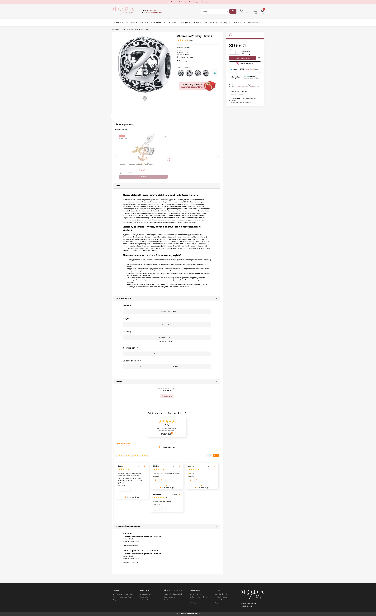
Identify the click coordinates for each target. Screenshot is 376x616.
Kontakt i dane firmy (222, 594)
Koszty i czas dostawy (171, 600)
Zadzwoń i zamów (246, 63)
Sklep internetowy (187, 614)
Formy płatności (169, 597)
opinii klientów (166, 428)
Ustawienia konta (144, 597)
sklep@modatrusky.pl (248, 603)
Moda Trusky (116, 29)
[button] (232, 11)
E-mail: (151, 12)
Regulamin (116, 600)
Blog (216, 603)
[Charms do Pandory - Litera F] (206, 73)
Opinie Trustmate (221, 597)
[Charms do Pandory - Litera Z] (181, 73)
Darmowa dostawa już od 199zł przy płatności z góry (190, 2)
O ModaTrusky (220, 600)
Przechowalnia (144, 600)
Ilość (230, 49)
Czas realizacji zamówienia (173, 594)
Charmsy (125, 29)
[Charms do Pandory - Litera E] (197, 73)
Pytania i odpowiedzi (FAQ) (122, 597)
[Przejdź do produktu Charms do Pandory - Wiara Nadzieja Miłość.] (143, 148)
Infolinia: (149, 10)
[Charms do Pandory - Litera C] (189, 73)
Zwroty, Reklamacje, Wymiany (123, 594)
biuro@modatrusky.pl (130, 545)
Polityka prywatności (197, 603)
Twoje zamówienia (145, 594)
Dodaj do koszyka (242, 58)
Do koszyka (143, 177)
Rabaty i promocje (196, 594)
